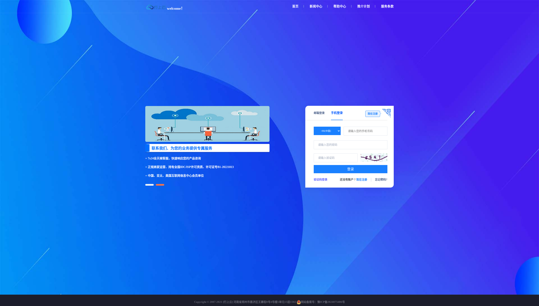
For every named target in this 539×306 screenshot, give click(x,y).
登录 (350, 169)
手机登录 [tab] (337, 112)
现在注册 (361, 179)
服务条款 (387, 6)
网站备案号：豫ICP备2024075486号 (323, 301)
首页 (295, 6)
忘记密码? (381, 179)
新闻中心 (316, 6)
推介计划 (363, 6)
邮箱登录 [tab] (319, 112)
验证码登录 (320, 179)
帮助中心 (340, 6)
